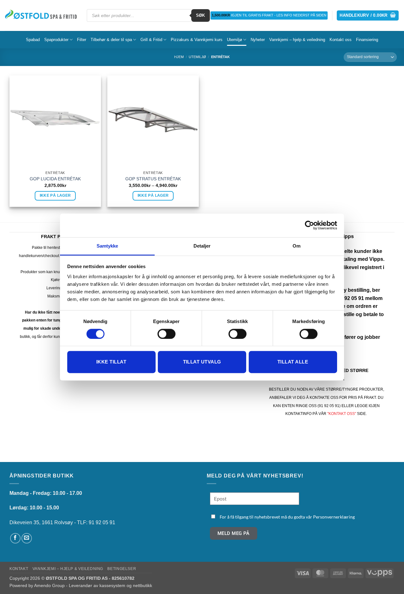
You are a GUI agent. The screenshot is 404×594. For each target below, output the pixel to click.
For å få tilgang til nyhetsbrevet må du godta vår (287, 516)
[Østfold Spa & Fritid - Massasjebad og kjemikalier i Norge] (41, 15)
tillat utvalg (202, 362)
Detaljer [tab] (202, 246)
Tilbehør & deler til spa (111, 39)
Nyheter (258, 39)
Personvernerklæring (334, 516)
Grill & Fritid (151, 39)
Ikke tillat (111, 362)
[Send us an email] (26, 538)
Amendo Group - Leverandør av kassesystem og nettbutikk (93, 585)
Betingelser (121, 569)
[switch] (166, 334)
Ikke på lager (55, 195)
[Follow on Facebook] (15, 538)
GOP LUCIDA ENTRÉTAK (55, 178)
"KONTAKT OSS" (341, 413)
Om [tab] (296, 246)
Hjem (179, 57)
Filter (81, 39)
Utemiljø (234, 39)
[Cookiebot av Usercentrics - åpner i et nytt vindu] (309, 225)
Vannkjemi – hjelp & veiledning (297, 39)
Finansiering (367, 39)
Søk (200, 15)
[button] (368, 15)
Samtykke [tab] (107, 246)
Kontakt (18, 569)
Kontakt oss (341, 39)
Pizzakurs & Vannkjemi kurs (197, 39)
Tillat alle (292, 362)
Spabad (33, 39)
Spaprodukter (56, 39)
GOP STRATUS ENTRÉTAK (153, 178)
